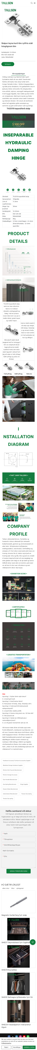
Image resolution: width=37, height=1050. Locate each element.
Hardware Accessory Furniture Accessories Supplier (16, 760)
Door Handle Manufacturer (10, 779)
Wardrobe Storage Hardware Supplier (13, 765)
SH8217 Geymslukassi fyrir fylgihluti (16, 942)
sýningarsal (19, 888)
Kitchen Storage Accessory (10, 774)
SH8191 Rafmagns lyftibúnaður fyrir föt (17, 997)
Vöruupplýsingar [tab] (18, 74)
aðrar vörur (5, 888)
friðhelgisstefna (6, 1043)
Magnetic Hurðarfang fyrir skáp (14, 915)
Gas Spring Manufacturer (9, 784)
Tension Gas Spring (26, 793)
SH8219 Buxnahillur (9, 970)
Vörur (12, 888)
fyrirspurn (8, 64)
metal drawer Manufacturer (10, 793)
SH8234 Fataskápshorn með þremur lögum (16, 1026)
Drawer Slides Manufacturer (10, 789)
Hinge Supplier (24, 784)
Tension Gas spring (8, 798)
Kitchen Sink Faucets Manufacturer (12, 770)
